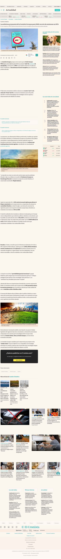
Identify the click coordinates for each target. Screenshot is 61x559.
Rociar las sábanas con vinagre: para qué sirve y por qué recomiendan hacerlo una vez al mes (53, 139)
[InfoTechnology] (42, 531)
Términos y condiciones (30, 542)
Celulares (11, 523)
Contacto (8, 533)
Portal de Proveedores (50, 533)
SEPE (25, 523)
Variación (51, 146)
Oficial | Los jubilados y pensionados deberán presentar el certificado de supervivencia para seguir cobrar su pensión (50, 68)
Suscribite (29, 533)
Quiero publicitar (20, 360)
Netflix (49, 6)
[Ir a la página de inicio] (4, 10)
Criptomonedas (43, 13)
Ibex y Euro (22, 13)
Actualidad (35, 13)
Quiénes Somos (39, 533)
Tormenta (2, 6)
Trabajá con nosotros (30, 535)
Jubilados (19, 6)
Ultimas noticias (3, 13)
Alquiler (32, 6)
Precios (31, 523)
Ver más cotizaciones (57, 16)
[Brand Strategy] (30, 531)
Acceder (57, 10)
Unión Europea (13, 371)
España (19, 371)
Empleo (44, 6)
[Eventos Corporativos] (25, 531)
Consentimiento (30, 546)
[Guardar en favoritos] (37, 55)
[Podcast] (36, 530)
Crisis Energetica (40, 523)
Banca (50, 13)
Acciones (38, 6)
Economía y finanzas (13, 13)
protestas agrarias (5, 146)
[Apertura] (18, 530)
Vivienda (25, 6)
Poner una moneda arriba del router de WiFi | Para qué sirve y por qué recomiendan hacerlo (51, 74)
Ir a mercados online (3, 16)
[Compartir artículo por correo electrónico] (11, 58)
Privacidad (31, 544)
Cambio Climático (18, 19)
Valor (59, 146)
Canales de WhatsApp (19, 533)
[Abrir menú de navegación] (1, 10)
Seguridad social (10, 6)
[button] (58, 473)
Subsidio (48, 523)
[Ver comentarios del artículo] (14, 58)
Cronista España (3, 19)
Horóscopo (57, 523)
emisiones (31, 63)
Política (29, 13)
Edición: (56, 6)
